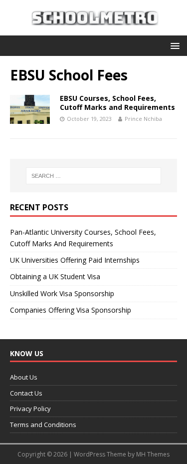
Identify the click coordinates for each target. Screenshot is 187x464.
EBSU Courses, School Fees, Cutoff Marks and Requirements (117, 102)
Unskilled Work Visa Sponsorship (62, 293)
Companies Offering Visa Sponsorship (70, 310)
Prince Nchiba (143, 118)
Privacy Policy (30, 408)
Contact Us (26, 393)
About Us (23, 377)
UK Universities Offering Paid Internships (75, 260)
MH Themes (153, 454)
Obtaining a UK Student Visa (55, 276)
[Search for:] (93, 175)
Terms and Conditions (43, 424)
